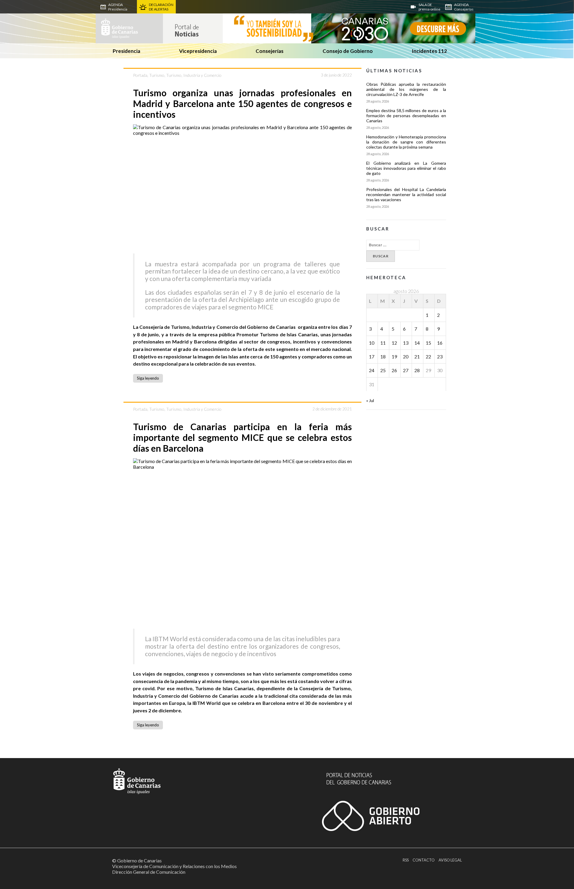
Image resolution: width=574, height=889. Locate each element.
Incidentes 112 (429, 51)
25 (383, 370)
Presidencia (126, 51)
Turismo (156, 75)
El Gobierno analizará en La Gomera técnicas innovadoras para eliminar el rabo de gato (406, 168)
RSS (406, 860)
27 (405, 370)
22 (428, 356)
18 (383, 356)
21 (417, 356)
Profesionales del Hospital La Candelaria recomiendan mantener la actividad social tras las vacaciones (406, 194)
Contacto (424, 860)
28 (417, 370)
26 (394, 370)
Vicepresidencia (198, 51)
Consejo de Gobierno (348, 51)
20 (405, 356)
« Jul (370, 400)
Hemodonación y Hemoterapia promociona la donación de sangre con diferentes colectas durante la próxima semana (406, 141)
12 (394, 343)
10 (371, 343)
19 (394, 356)
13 (405, 343)
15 (428, 343)
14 (417, 343)
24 (371, 370)
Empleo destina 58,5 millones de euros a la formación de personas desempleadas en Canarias (406, 115)
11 (383, 343)
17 (371, 356)
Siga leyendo (148, 378)
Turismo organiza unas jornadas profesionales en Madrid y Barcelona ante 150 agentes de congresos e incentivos (242, 103)
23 (439, 356)
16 (439, 343)
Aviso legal (450, 860)
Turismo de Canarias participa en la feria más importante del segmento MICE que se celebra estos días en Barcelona (242, 437)
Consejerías (269, 51)
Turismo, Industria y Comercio (194, 75)
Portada (140, 75)
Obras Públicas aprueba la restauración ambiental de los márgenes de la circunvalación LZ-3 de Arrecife (406, 89)
